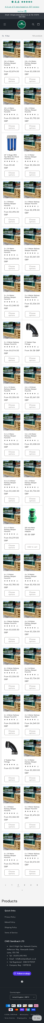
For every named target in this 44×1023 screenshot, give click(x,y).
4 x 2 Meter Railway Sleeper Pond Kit (11, 622)
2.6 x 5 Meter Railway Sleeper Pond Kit (31, 110)
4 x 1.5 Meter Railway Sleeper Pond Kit (10, 576)
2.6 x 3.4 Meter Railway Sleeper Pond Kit (31, 63)
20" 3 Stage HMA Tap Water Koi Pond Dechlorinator (11, 157)
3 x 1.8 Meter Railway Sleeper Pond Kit (10, 203)
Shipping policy (22, 1018)
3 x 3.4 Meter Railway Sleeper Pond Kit (10, 297)
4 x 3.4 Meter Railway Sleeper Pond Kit (31, 670)
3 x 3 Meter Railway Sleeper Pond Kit (32, 249)
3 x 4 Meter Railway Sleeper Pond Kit (32, 296)
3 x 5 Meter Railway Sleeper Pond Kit (11, 343)
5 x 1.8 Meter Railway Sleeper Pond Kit (10, 808)
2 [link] (18, 885)
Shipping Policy (11, 927)
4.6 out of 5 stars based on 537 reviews (22, 6)
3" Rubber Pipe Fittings (30, 343)
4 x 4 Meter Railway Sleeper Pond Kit (11, 716)
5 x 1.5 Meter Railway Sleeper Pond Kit (31, 762)
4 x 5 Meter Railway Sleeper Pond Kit (32, 716)
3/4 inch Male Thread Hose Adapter (30, 529)
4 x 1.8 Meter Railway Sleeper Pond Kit (31, 576)
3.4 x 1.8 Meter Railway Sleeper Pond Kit (31, 389)
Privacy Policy (10, 917)
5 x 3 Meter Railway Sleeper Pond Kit (32, 854)
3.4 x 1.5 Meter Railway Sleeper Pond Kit (10, 389)
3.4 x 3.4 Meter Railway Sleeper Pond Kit (10, 483)
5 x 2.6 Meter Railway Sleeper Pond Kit (10, 855)
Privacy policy (35, 1014)
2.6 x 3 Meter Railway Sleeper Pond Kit (10, 63)
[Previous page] (5, 885)
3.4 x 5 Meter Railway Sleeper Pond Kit (10, 529)
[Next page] (22, 890)
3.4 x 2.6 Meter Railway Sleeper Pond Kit (31, 436)
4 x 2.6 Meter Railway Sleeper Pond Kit (31, 623)
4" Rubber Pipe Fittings (9, 761)
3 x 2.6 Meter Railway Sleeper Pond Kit (10, 250)
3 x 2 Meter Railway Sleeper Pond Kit (32, 203)
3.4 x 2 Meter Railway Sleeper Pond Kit (10, 436)
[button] (4, 24)
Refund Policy (10, 922)
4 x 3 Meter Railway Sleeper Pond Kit (11, 669)
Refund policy (24, 1014)
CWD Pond (13, 1014)
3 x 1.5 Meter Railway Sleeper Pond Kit (31, 157)
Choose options (12, 80)
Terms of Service (11, 932)
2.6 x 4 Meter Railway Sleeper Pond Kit (10, 110)
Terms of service (10, 1018)
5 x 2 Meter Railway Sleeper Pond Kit (32, 808)
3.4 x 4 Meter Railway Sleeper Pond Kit (31, 483)
